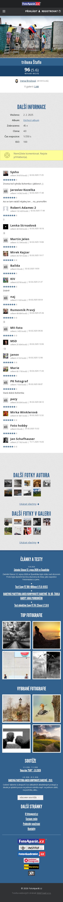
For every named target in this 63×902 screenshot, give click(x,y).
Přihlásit (31, 11)
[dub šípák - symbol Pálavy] (27, 492)
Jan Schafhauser (22, 439)
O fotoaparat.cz (31, 814)
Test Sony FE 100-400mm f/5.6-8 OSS (31, 587)
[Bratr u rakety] (27, 522)
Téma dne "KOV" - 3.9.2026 (30, 770)
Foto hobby (18, 425)
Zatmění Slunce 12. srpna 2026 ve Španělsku (31, 570)
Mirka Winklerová (24, 412)
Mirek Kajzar (20, 252)
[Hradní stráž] (8, 522)
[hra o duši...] (8, 483)
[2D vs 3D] (18, 531)
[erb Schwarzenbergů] (37, 483)
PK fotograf (19, 381)
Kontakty (31, 829)
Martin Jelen (19, 239)
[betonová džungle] (27, 483)
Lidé (36, 86)
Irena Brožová (28, 80)
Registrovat (50, 11)
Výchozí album (31, 120)
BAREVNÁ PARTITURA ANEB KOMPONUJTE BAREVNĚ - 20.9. (30, 780)
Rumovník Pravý (22, 310)
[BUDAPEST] (37, 522)
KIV (12, 279)
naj (12, 296)
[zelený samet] (37, 492)
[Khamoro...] (27, 531)
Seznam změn (31, 819)
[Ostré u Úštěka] (8, 492)
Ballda (15, 265)
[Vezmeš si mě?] (47, 522)
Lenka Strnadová (23, 225)
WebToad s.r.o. (44, 893)
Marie (14, 368)
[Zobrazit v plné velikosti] (31, 37)
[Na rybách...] (8, 531)
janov (14, 354)
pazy (13, 399)
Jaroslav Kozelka (22, 190)
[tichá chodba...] (18, 483)
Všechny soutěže (29, 797)
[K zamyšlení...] (37, 531)
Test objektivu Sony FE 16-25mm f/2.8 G (31, 605)
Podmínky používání (31, 824)
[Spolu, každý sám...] (18, 522)
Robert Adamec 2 (23, 207)
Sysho (14, 172)
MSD (13, 341)
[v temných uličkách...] (18, 492)
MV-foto (16, 328)
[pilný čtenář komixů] (47, 483)
